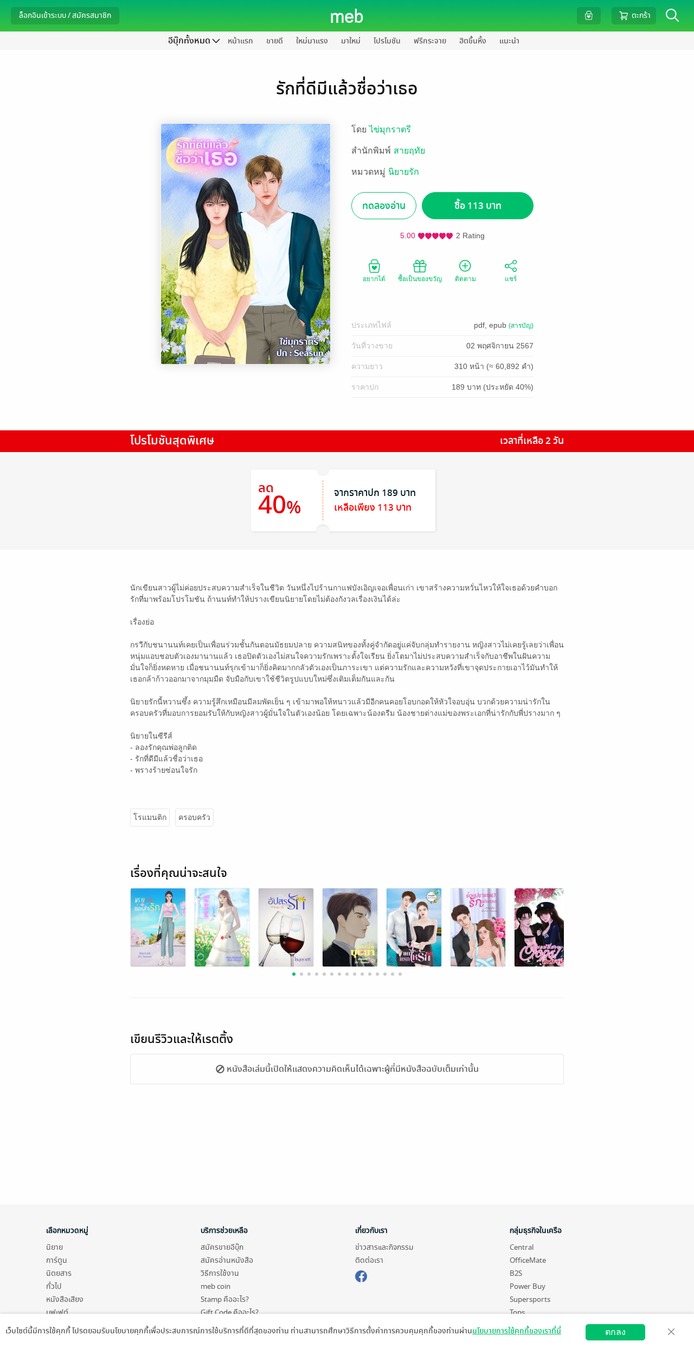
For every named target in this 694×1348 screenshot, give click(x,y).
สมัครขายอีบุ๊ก (222, 1247)
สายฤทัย (409, 150)
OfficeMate (528, 1260)
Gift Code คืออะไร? (230, 1312)
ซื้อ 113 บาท (478, 206)
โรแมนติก (149, 817)
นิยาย (54, 1247)
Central (522, 1247)
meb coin (215, 1286)
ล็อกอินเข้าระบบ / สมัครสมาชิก (65, 15)
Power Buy (527, 1286)
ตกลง (615, 1332)
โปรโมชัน (387, 41)
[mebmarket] (361, 1274)
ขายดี (274, 41)
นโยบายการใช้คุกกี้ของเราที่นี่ (516, 1331)
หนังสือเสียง (64, 1299)
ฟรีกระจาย (430, 41)
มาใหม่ (351, 41)
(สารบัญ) (521, 325)
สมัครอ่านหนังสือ (227, 1260)
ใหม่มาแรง (312, 41)
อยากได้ (374, 279)
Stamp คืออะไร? (225, 1299)
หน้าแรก (240, 41)
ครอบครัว (194, 817)
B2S (516, 1273)
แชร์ (511, 279)
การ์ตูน (56, 1260)
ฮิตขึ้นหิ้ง (472, 41)
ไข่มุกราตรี (390, 129)
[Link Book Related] (158, 926)
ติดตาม (465, 279)
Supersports (530, 1299)
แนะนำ (509, 41)
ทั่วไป (53, 1286)
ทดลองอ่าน (384, 206)
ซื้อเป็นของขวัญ (420, 279)
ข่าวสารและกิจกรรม (384, 1247)
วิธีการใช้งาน (220, 1273)
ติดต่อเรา (369, 1260)
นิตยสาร (59, 1273)
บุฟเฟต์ (57, 1312)
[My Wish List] (588, 15)
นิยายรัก (403, 171)
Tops (517, 1312)
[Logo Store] (347, 16)
